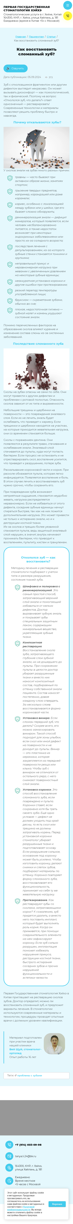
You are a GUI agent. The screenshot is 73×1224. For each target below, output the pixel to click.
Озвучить (18, 68)
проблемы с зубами (29, 1075)
